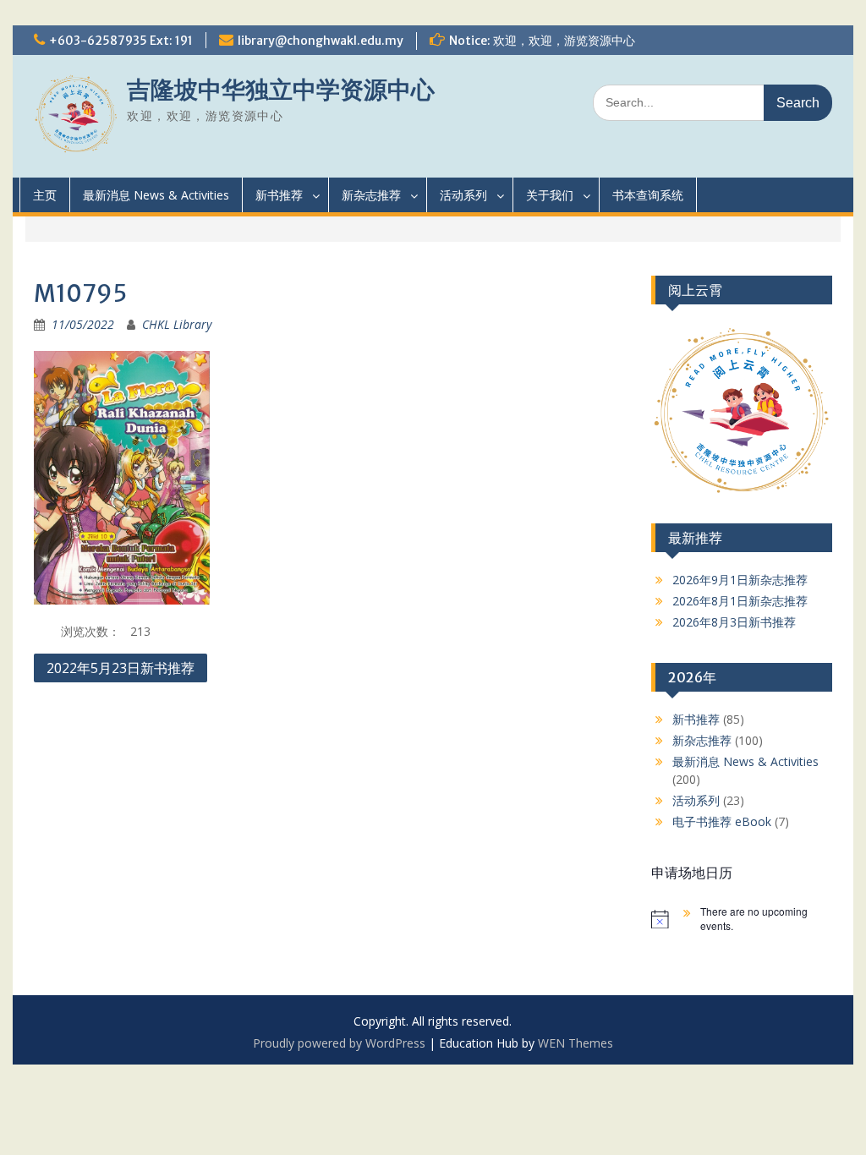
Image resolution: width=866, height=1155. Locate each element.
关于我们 (549, 195)
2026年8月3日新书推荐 (734, 622)
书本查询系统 (647, 195)
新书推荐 (279, 195)
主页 (45, 195)
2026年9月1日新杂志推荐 (740, 580)
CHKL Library (176, 324)
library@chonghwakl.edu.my (320, 40)
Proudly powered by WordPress (339, 1043)
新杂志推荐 (371, 195)
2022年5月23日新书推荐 (121, 668)
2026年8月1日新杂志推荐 (740, 601)
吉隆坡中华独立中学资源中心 (281, 89)
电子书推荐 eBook (721, 821)
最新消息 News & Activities (156, 195)
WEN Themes (575, 1043)
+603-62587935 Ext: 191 (121, 40)
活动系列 (463, 195)
